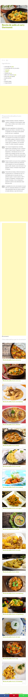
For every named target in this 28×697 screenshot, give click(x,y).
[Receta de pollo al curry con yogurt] (14, 506)
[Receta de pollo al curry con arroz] (14, 358)
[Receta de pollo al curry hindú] (14, 443)
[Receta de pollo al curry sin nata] (14, 635)
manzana (7, 69)
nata (10, 76)
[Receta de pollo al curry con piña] (14, 548)
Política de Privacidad (17, 693)
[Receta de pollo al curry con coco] (14, 379)
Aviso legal (7, 693)
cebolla (7, 71)
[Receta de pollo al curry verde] (14, 527)
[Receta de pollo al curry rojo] (14, 656)
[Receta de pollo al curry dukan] (14, 570)
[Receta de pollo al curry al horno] (14, 422)
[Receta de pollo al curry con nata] (14, 464)
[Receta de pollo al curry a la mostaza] (14, 679)
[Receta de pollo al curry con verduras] (14, 485)
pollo (12, 66)
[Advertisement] (14, 44)
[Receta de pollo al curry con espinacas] (14, 591)
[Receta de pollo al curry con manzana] (14, 400)
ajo (11, 73)
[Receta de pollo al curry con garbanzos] (14, 612)
